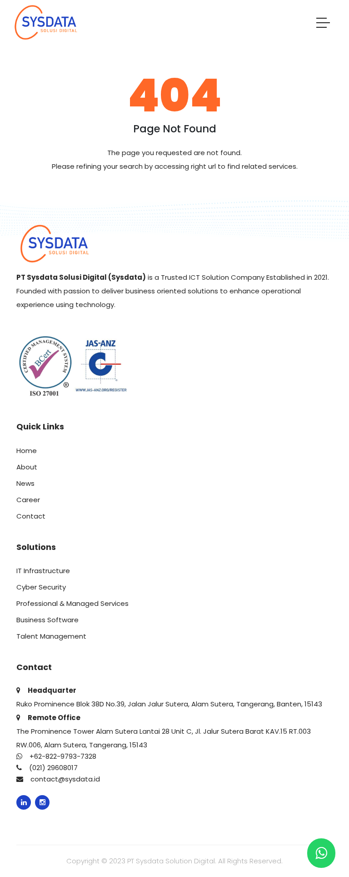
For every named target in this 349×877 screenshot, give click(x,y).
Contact (30, 516)
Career (28, 499)
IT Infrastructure (43, 570)
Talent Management (51, 636)
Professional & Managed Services (72, 603)
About (26, 467)
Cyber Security (41, 587)
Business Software (47, 620)
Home (26, 450)
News (25, 483)
